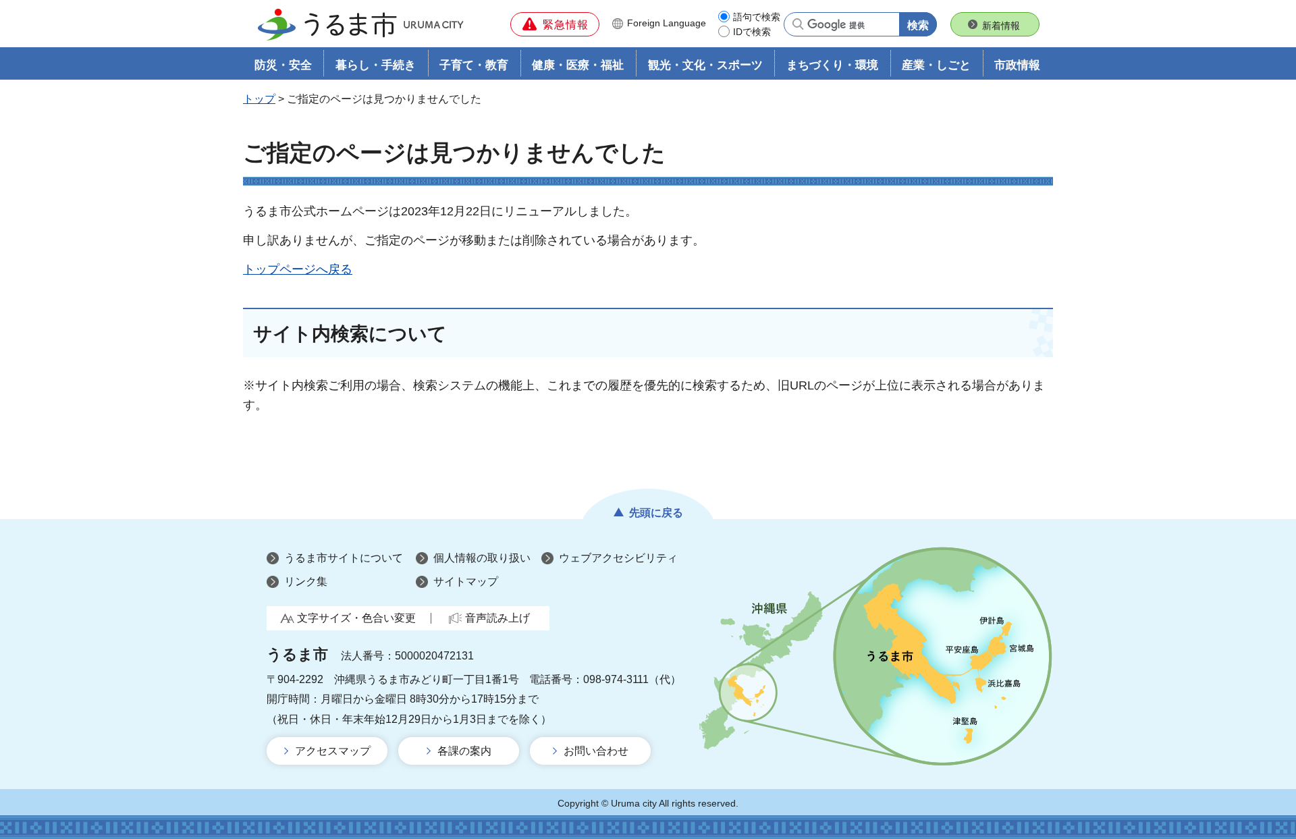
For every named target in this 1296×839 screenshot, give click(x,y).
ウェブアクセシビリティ (618, 558)
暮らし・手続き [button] (375, 65)
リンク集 (305, 581)
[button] (554, 24)
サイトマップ (465, 581)
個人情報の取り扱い (482, 558)
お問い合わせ (596, 751)
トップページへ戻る (297, 269)
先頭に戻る (656, 512)
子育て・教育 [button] (473, 65)
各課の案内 (464, 751)
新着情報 (1001, 25)
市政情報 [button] (1017, 65)
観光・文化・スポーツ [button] (705, 65)
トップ (259, 99)
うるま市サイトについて (343, 558)
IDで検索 (752, 31)
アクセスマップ (333, 751)
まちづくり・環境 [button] (832, 65)
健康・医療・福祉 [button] (578, 65)
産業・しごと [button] (936, 65)
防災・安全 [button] (283, 65)
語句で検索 (756, 16)
